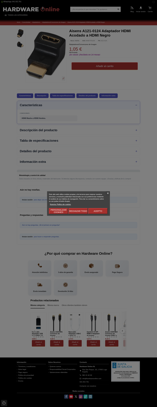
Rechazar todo (78, 211)
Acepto (98, 211)
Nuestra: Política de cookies (60, 204)
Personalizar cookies (59, 211)
